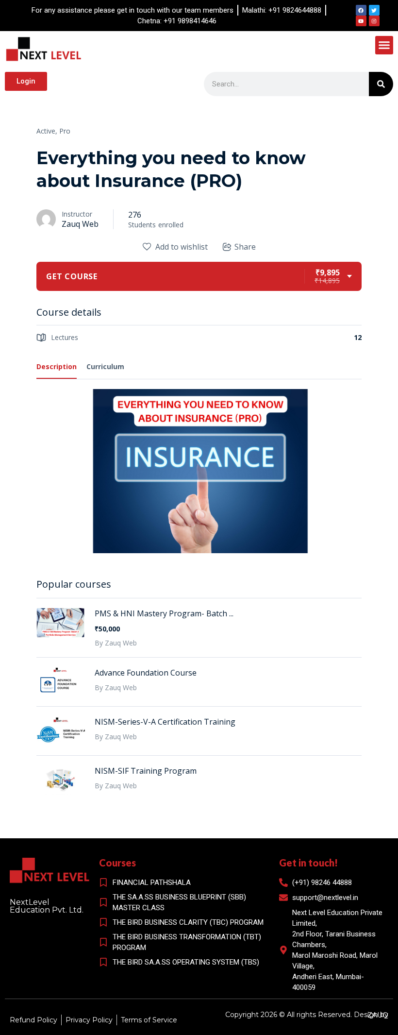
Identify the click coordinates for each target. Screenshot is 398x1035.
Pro (64, 131)
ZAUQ (377, 1015)
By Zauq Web (116, 642)
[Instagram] (374, 21)
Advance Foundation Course (146, 672)
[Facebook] (361, 10)
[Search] (381, 84)
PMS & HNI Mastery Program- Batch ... (164, 613)
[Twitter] (374, 10)
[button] (384, 45)
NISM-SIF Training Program (146, 770)
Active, (46, 131)
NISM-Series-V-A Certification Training (165, 721)
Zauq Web (80, 224)
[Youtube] (361, 21)
